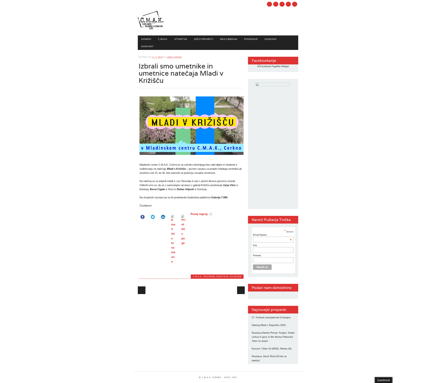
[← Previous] (141, 290)
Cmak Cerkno (174, 57)
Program (209, 276)
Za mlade (236, 276)
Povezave (251, 39)
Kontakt (147, 46)
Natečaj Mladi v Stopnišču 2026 (269, 325)
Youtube (275, 4)
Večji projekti (203, 39)
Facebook (269, 4)
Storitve (180, 39)
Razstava (222, 276)
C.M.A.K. (163, 39)
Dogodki (270, 39)
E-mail (288, 4)
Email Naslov (272, 234)
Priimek (257, 255)
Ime (255, 245)
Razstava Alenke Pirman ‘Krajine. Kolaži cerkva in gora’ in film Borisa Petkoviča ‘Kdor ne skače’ (273, 336)
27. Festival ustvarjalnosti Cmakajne (271, 317)
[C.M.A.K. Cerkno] (150, 28)
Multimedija (228, 39)
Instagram (282, 4)
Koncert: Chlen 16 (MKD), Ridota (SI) (272, 348)
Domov (146, 39)
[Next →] (241, 290)
